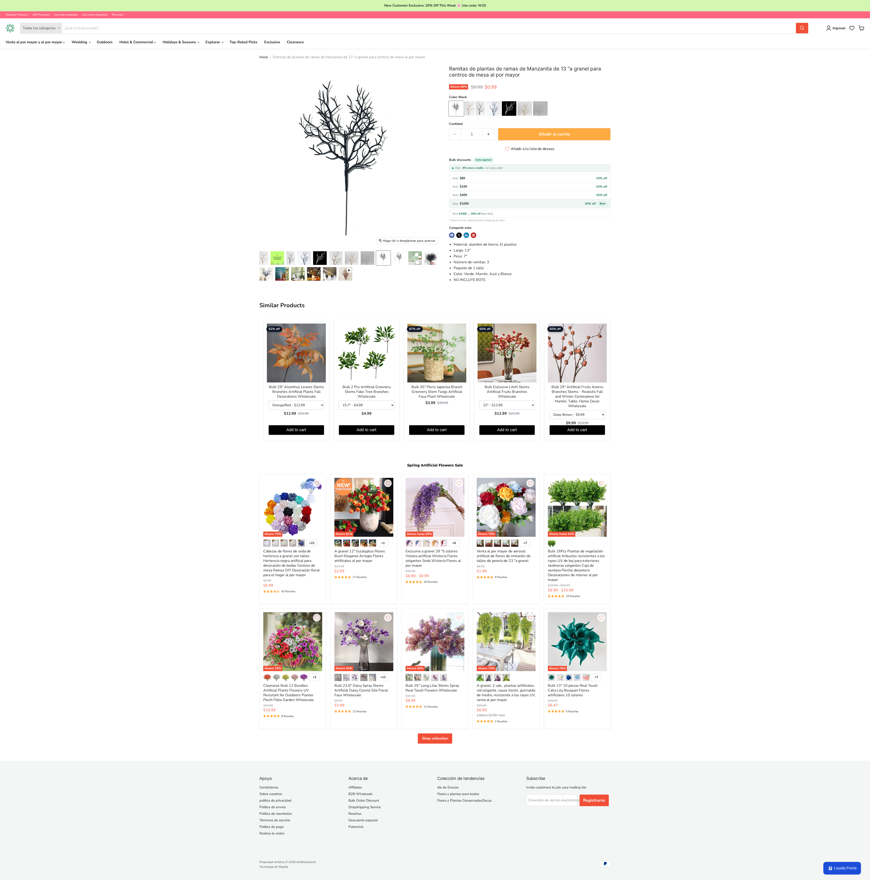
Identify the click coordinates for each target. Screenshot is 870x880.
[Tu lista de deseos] (852, 28)
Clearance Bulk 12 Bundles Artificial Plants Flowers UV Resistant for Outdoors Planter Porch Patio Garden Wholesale (288, 692)
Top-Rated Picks (243, 42)
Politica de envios (272, 807)
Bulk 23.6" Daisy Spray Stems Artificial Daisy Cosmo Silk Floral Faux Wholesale (361, 690)
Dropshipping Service (364, 807)
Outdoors (105, 42)
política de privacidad (275, 800)
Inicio (263, 57)
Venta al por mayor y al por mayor (34, 42)
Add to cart (296, 430)
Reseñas (354, 813)
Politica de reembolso (275, 813)
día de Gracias (448, 787)
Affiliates (355, 787)
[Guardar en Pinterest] (473, 235)
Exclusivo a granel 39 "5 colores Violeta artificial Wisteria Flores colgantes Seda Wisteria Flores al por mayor (433, 558)
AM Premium (41, 15)
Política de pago (271, 826)
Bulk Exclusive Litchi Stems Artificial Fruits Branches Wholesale (507, 392)
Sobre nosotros (270, 794)
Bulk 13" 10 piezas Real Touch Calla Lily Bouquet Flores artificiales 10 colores (573, 690)
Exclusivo (272, 42)
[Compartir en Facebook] (451, 235)
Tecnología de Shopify (273, 867)
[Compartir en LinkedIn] (466, 235)
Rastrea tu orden (272, 833)
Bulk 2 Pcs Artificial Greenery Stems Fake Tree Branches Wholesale (367, 392)
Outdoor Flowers (17, 15)
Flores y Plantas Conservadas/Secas (464, 800)
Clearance (295, 42)
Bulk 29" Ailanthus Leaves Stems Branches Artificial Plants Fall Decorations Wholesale (296, 392)
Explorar (213, 42)
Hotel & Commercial (136, 42)
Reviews (117, 15)
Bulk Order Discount (363, 800)
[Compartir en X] (459, 235)
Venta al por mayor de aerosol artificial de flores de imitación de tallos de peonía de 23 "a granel (504, 556)
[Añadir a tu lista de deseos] (316, 483)
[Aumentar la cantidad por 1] (488, 134)
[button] (264, 258)
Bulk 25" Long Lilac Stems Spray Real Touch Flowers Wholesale (432, 688)
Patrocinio (355, 826)
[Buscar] (802, 28)
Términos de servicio (274, 820)
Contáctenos (268, 787)
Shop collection (435, 738)
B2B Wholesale (360, 794)
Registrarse (594, 800)
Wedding (80, 42)
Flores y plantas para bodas (458, 794)
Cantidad (455, 124)
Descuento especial (363, 820)
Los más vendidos (65, 15)
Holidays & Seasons (180, 42)
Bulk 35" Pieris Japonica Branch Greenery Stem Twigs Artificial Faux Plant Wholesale (436, 392)
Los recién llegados (94, 15)
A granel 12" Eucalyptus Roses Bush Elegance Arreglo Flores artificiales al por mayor (359, 556)
